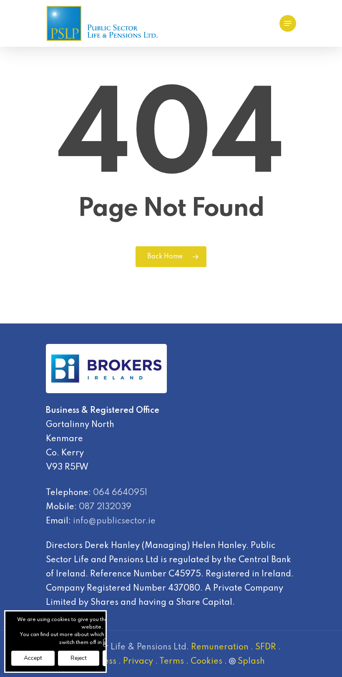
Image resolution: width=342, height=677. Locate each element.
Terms (171, 661)
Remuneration (220, 647)
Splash (251, 661)
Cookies (206, 661)
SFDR (265, 647)
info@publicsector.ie (114, 521)
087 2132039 (105, 507)
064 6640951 (120, 493)
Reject (78, 658)
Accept (33, 658)
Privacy (138, 661)
